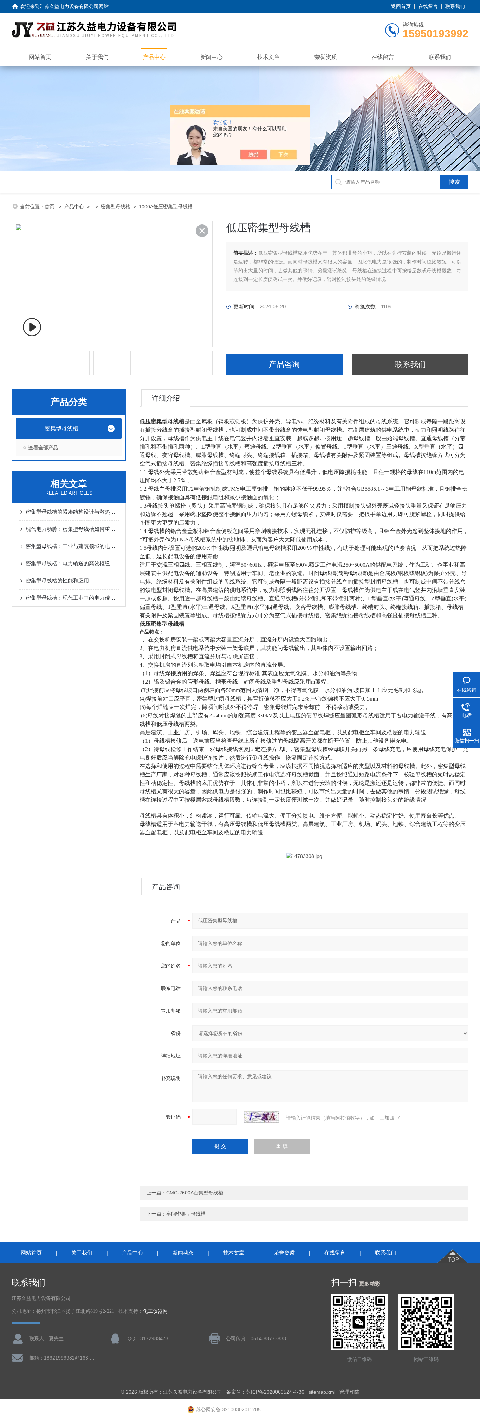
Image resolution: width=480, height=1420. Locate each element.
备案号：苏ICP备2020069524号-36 (265, 1392)
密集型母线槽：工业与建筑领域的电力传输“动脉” (72, 546)
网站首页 (40, 57)
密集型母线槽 (115, 206)
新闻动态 (183, 1253)
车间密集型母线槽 (186, 1214)
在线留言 (428, 6)
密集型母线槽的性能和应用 (57, 581)
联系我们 (455, 6)
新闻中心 (211, 57)
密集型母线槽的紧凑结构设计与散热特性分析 (72, 512)
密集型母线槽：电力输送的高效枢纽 (68, 563)
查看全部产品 (43, 447)
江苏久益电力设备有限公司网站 (74, 6)
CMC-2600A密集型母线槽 (194, 1193)
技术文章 (268, 57)
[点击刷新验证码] (261, 1117)
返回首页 (401, 6)
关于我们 (97, 57)
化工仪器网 (155, 1311)
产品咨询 (284, 364)
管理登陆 (349, 1392)
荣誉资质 (325, 57)
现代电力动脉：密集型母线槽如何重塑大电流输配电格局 (72, 529)
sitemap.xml (322, 1392)
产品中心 (154, 57)
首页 (50, 206)
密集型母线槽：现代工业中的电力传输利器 (72, 598)
